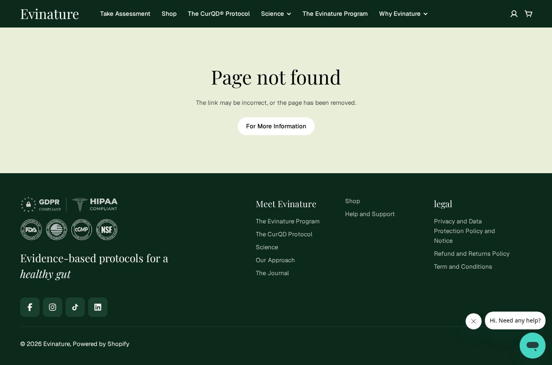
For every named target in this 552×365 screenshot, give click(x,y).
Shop (169, 13)
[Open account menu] (514, 13)
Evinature (49, 13)
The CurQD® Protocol (219, 13)
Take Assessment (125, 13)
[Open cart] (528, 13)
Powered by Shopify (101, 344)
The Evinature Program (335, 13)
